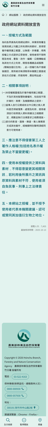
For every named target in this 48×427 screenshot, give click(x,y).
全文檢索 (8, 424)
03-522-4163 (20, 376)
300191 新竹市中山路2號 (20, 407)
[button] (43, 5)
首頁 (3, 15)
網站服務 (13, 14)
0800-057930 (13, 395)
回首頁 (19, 4)
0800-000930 (13, 388)
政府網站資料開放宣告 (34, 14)
